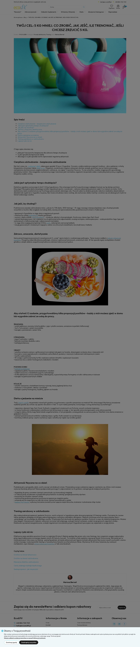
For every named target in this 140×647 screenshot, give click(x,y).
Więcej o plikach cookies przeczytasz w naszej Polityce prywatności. (25, 638)
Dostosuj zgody (11, 642)
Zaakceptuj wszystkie (28, 642)
